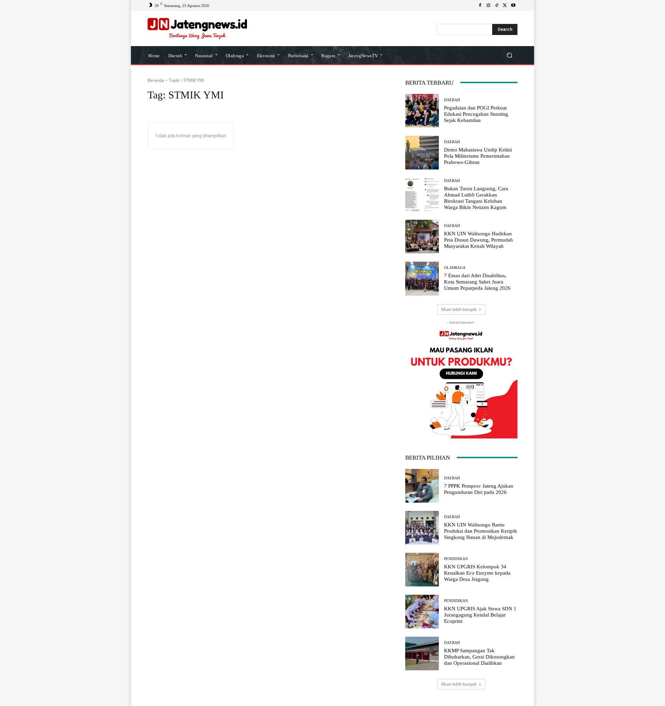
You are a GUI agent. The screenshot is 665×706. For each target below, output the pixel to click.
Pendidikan (456, 559)
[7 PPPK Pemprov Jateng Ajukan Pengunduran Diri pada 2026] (422, 486)
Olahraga (455, 268)
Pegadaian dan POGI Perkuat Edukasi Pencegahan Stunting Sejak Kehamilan (476, 114)
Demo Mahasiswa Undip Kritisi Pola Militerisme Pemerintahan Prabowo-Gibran (478, 156)
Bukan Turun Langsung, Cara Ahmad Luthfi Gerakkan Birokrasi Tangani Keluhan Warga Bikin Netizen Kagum (476, 198)
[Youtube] (513, 5)
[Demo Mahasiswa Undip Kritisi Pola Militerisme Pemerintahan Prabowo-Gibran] (422, 152)
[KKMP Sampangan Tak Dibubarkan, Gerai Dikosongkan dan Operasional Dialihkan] (422, 653)
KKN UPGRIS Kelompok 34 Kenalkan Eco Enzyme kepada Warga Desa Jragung (477, 573)
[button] (509, 55)
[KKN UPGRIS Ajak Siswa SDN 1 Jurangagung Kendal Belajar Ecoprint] (422, 611)
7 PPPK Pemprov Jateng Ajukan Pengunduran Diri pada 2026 (478, 489)
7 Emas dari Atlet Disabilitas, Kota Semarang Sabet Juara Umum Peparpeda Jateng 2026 (477, 282)
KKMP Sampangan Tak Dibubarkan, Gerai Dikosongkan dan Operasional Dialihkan (479, 657)
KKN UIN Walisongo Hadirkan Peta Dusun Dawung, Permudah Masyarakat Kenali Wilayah (478, 240)
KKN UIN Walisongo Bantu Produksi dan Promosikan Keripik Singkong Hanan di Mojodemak (480, 531)
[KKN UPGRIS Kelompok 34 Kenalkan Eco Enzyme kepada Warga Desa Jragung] (422, 569)
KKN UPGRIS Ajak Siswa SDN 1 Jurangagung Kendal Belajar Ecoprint (480, 615)
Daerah (452, 100)
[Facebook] (480, 5)
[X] (505, 5)
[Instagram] (488, 5)
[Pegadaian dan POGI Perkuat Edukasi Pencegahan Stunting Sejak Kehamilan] (422, 111)
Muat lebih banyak (459, 309)
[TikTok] (497, 5)
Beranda (156, 80)
